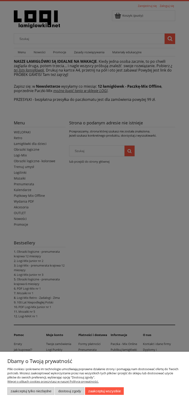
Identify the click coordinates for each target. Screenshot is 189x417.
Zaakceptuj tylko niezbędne (31, 391)
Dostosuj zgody (69, 391)
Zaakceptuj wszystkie (104, 391)
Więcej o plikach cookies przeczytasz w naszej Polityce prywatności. (53, 381)
